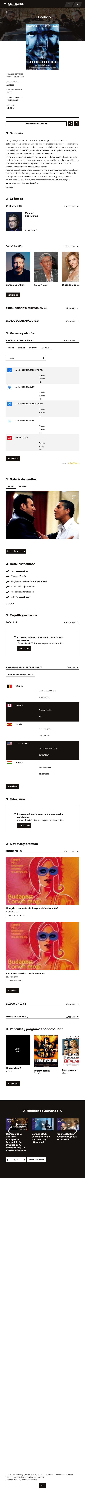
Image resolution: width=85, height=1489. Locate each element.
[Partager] (70, 123)
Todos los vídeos (36, 1160)
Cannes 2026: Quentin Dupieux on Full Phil (41, 1137)
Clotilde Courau (71, 285)
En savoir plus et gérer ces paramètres (21, 1479)
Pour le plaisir (69, 1070)
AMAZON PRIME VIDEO (24, 387)
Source (64, 463)
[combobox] (26, 358)
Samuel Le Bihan (15, 285)
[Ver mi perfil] (78, 4)
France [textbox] (11, 358)
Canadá (19, 705)
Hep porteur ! (13, 1068)
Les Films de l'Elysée (47, 691)
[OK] (42, 1485)
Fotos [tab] (11, 487)
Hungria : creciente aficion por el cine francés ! (32, 908)
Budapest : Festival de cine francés (25, 973)
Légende (10, 84)
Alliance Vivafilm (45, 710)
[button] (74, 497)
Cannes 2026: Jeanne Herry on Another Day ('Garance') (15, 1138)
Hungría (19, 762)
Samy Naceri (41, 285)
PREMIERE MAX (21, 437)
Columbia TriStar (45, 729)
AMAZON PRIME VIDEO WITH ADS (29, 370)
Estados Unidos (22, 743)
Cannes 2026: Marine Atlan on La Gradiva (67, 1137)
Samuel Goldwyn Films (48, 748)
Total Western (42, 1070)
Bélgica (19, 686)
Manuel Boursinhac (15, 76)
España (18, 724)
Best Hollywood (45, 767)
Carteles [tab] (22, 487)
